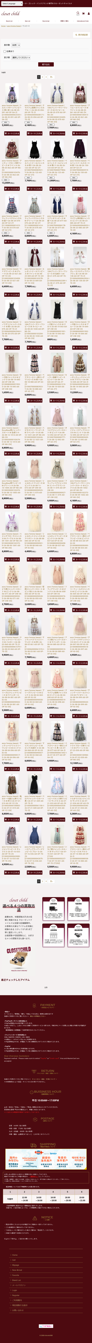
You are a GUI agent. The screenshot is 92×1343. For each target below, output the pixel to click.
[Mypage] (88, 13)
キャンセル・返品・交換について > (44, 1079)
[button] (77, 13)
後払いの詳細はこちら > (38, 1016)
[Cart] (83, 13)
